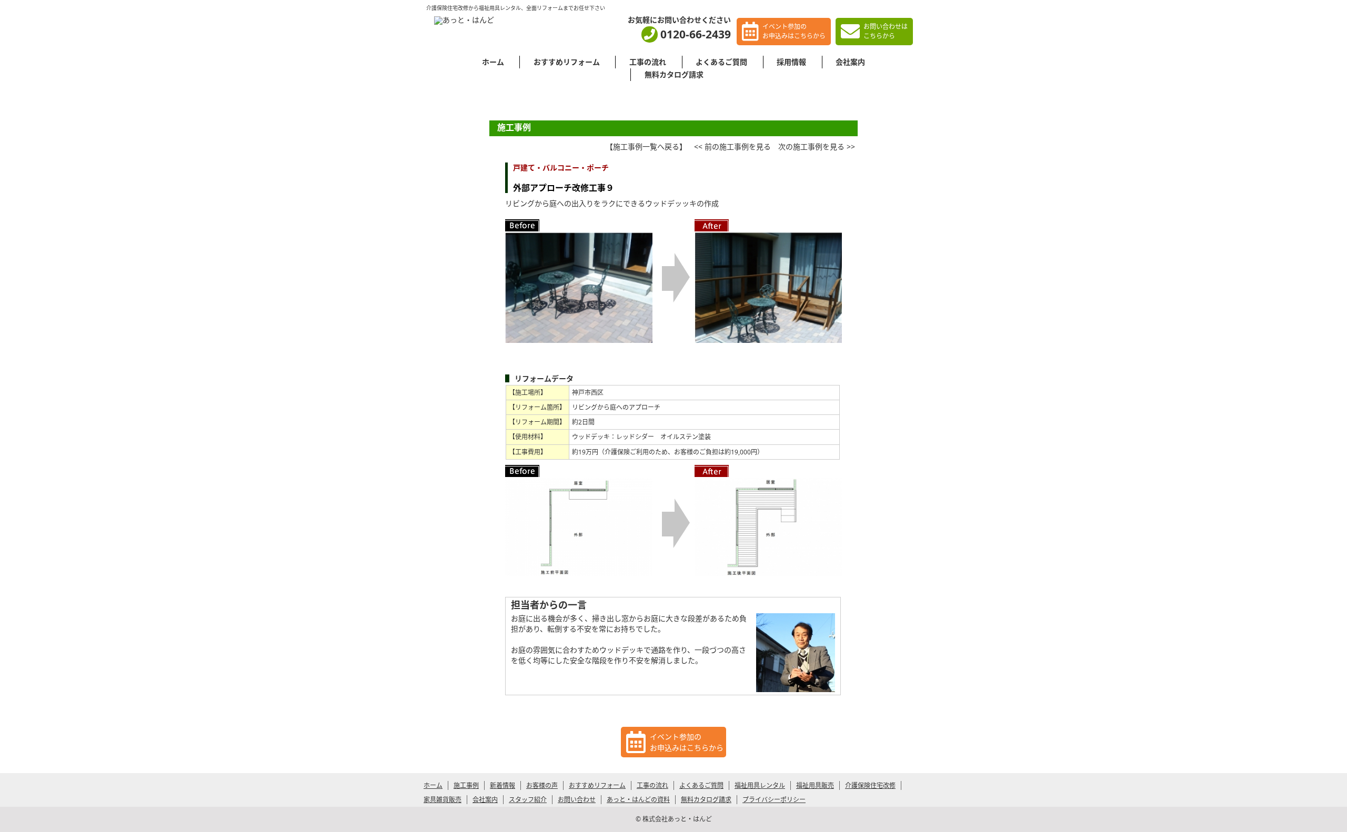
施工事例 (466, 785)
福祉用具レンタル (760, 785)
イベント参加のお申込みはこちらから (794, 31)
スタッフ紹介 (528, 799)
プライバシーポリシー (774, 799)
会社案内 (850, 62)
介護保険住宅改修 (870, 785)
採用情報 (791, 62)
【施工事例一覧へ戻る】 (646, 146)
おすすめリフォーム (567, 62)
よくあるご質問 (721, 62)
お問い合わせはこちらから (885, 31)
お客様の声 (542, 785)
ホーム (493, 62)
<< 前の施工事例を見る (732, 146)
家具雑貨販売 (442, 799)
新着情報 (502, 785)
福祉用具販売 (815, 785)
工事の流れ (647, 62)
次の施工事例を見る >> (816, 146)
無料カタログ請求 (674, 74)
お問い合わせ (577, 799)
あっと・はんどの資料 (638, 799)
